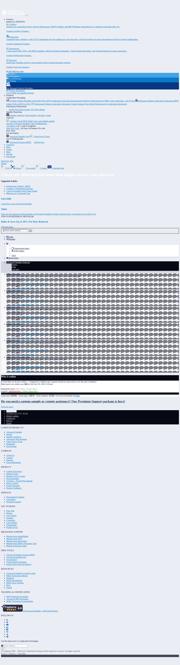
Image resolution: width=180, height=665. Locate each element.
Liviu (16, 302)
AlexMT (17, 369)
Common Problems (14, 291)
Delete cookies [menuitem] (12, 416)
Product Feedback (13, 488)
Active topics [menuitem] (18, 251)
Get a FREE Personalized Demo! (20, 93)
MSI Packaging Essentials (17, 596)
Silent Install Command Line (18, 357)
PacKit (9, 434)
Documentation (12, 478)
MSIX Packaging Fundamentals (19, 601)
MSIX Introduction (14, 580)
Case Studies (11, 523)
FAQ (14, 255)
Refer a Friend (12, 483)
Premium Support (13, 502)
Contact (9, 458)
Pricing (9, 154)
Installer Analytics (13, 324)
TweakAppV (11, 559)
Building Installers (13, 307)
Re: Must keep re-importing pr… (33, 317)
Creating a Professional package (19, 189)
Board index (11, 411)
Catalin (17, 286)
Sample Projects (13, 340)
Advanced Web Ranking (16, 439)
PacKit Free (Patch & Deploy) (18, 564)
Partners (9, 460)
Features (9, 19)
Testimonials (11, 525)
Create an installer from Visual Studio (21, 191)
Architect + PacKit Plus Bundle (19, 481)
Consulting (10, 499)
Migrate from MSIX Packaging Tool (21, 543)
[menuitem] (9, 237)
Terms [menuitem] (8, 423)
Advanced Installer (14, 432)
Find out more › (7, 227)
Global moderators (30, 391)
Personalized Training (15, 497)
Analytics (10, 145)
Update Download (14, 471)
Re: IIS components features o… (33, 283)
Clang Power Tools (14, 442)
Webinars (10, 578)
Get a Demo (11, 515)
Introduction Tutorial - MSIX (18, 186)
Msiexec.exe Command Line (18, 193)
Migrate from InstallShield (17, 536)
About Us (10, 455)
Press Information (13, 462)
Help (8, 147)
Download (10, 156)
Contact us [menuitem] (10, 418)
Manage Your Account (15, 476)
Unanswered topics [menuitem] (21, 248)
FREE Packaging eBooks (17, 576)
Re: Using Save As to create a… (33, 300)
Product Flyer (12, 527)
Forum (9, 149)
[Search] (30, 230)
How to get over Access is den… (33, 350)
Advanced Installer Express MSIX (20, 555)
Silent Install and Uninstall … (32, 367)
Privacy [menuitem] (9, 421)
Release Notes (12, 474)
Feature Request (13, 486)
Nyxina (76, 396)
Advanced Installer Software (18, 262)
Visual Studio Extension (16, 562)
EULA (4, 653)
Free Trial (10, 511)
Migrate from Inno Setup (16, 541)
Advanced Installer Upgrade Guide (20, 573)
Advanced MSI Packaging (17, 599)
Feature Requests (13, 274)
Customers (10, 520)
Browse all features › (17, 90)
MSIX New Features (15, 583)
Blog (8, 152)
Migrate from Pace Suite (16, 546)
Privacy (12, 653)
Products (10, 95)
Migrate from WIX (14, 539)
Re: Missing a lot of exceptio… (33, 333)
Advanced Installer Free (16, 557)
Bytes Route (11, 446)
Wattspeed (10, 444)
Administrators (14, 391)
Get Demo (10, 126)
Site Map (22, 653)
